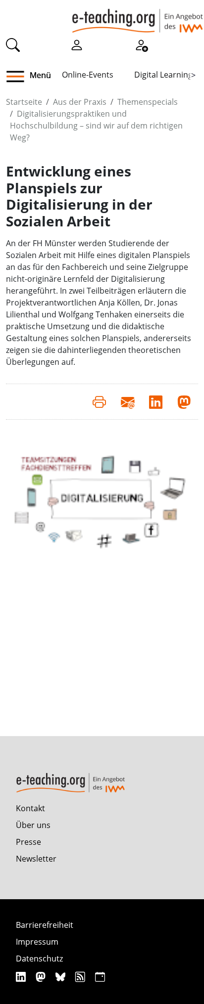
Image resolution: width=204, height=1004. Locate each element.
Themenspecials (147, 101)
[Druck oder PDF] (99, 401)
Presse (28, 841)
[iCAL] (100, 976)
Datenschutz (39, 958)
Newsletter (36, 858)
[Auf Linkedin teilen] (156, 401)
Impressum (37, 941)
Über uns (33, 825)
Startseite (24, 101)
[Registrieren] (141, 44)
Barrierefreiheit (44, 924)
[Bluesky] (61, 976)
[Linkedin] (22, 976)
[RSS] (81, 976)
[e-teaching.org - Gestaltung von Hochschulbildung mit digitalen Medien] (137, 16)
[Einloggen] (77, 44)
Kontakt (30, 808)
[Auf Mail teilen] (127, 401)
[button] (19, 76)
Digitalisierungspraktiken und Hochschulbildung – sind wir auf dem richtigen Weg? (96, 125)
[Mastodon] (42, 976)
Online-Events (87, 74)
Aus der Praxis (79, 101)
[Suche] (13, 44)
